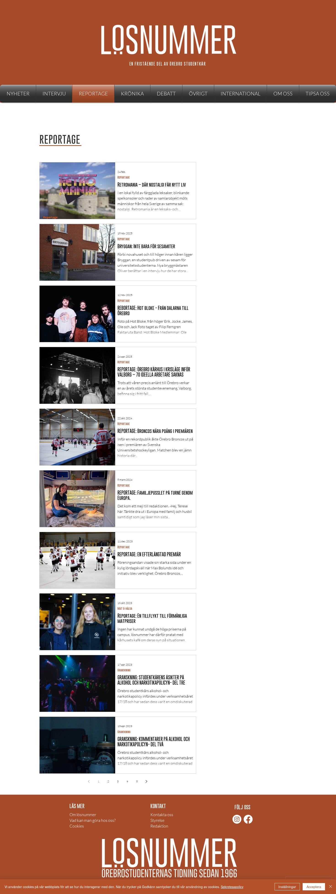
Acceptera (314, 886)
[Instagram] (236, 819)
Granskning (124, 670)
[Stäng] (330, 886)
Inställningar (287, 886)
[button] (198, 94)
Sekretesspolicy (232, 886)
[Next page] (146, 781)
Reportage (123, 177)
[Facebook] (248, 819)
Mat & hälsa (124, 608)
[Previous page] (89, 781)
